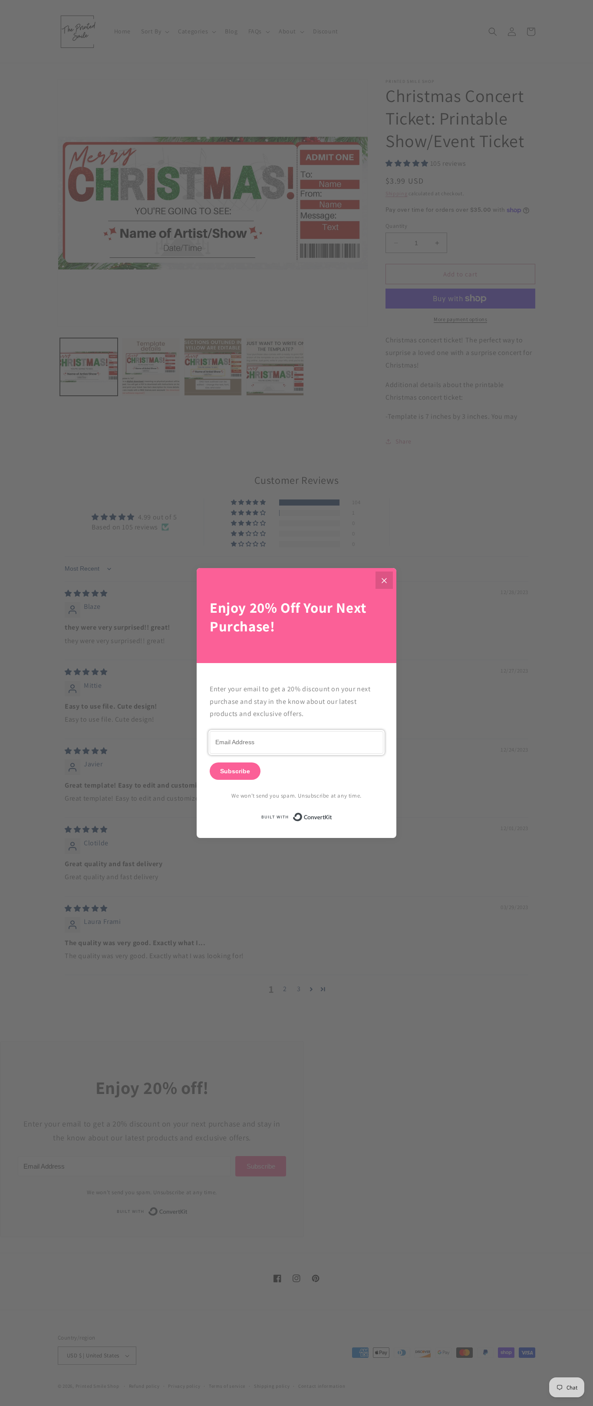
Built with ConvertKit (332, 815)
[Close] (384, 580)
